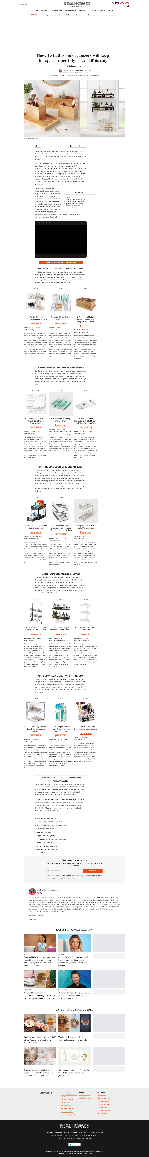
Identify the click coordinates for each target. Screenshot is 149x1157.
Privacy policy (73, 1135)
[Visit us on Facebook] (113, 3)
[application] (61, 239)
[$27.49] (61, 712)
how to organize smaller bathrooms (47, 810)
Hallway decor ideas (110, 15)
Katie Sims (87, 70)
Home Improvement (56, 10)
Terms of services (67, 875)
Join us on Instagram (67, 1102)
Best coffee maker (103, 1101)
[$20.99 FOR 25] (36, 404)
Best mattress (102, 1095)
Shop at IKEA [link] (85, 634)
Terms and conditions (59, 1135)
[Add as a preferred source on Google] (74, 1144)
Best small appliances (105, 1110)
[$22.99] (61, 511)
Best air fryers (102, 1107)
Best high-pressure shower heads (51, 15)
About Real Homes (85, 1098)
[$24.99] (36, 511)
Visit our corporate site (96, 1151)
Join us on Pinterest (67, 1108)
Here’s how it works (95, 75)
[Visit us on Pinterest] (118, 3)
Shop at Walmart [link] (85, 427)
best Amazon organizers (59, 353)
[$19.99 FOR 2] (61, 613)
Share (39, 146)
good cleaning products (60, 473)
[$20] (86, 511)
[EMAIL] (41, 893)
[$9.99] (61, 302)
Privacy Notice (96, 875)
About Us (86, 1132)
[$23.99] (36, 613)
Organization (78, 52)
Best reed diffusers (104, 1104)
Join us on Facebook (67, 1112)
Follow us (74, 146)
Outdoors (92, 10)
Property (102, 10)
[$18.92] (36, 302)
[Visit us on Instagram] (123, 3)
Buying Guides (84, 72)
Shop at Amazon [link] (35, 323)
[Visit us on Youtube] (121, 3)
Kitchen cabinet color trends (74, 15)
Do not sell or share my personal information (74, 1138)
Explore (110, 10)
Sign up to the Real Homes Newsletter (69, 1095)
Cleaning (44, 10)
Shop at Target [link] (86, 326)
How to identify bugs (93, 15)
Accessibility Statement (54, 1132)
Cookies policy (85, 1135)
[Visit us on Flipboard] (126, 3)
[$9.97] (86, 404)
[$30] (86, 302)
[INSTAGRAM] (38, 893)
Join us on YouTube (67, 1099)
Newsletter (83, 146)
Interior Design (70, 10)
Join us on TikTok (66, 1105)
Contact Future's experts (73, 1132)
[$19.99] (86, 712)
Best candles (102, 1113)
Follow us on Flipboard (68, 1115)
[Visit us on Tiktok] (128, 3)
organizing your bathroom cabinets (33, 335)
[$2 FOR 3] (61, 404)
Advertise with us (84, 1095)
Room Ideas (82, 10)
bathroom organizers (46, 815)
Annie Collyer (68, 70)
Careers (94, 1135)
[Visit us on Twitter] (116, 3)
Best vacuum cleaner (104, 1098)
